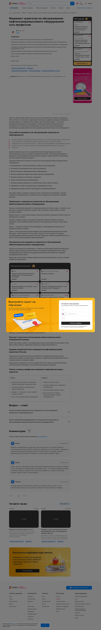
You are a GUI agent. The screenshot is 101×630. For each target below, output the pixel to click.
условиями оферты (83, 326)
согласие (66, 326)
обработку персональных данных (77, 326)
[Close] (93, 300)
